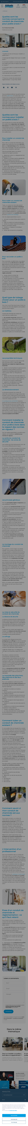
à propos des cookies (13, 1110)
